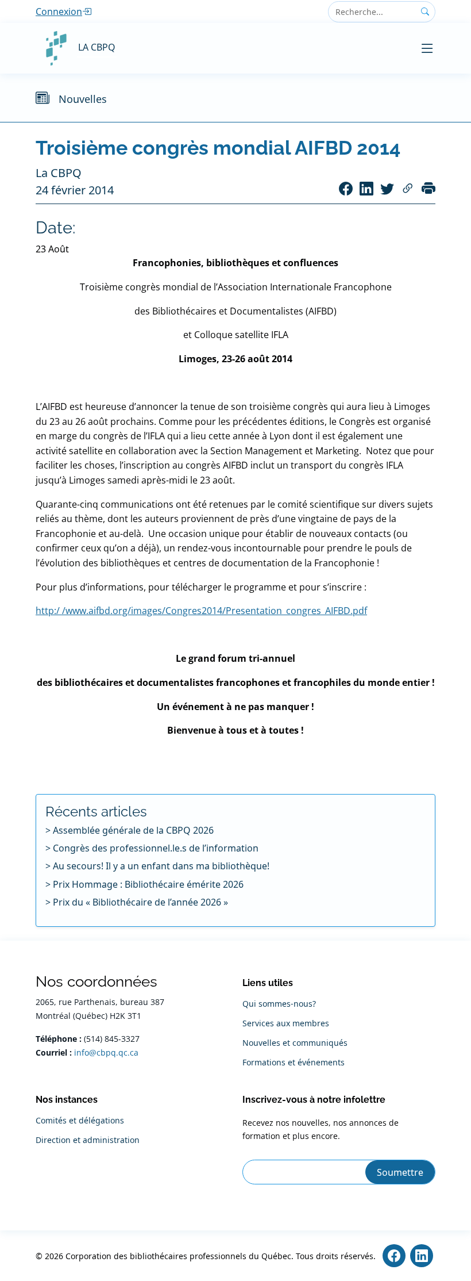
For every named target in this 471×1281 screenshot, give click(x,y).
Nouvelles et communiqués (295, 1043)
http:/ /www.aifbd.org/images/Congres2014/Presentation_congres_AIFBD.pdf (201, 610)
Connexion (59, 11)
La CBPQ (96, 47)
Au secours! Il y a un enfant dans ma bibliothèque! (161, 866)
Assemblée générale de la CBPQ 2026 (133, 830)
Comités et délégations (80, 1121)
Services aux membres (285, 1023)
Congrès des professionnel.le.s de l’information (155, 848)
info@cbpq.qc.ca (106, 1052)
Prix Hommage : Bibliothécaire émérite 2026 (148, 884)
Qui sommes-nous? (279, 1004)
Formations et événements (293, 1062)
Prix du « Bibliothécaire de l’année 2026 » (140, 902)
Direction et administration (88, 1140)
